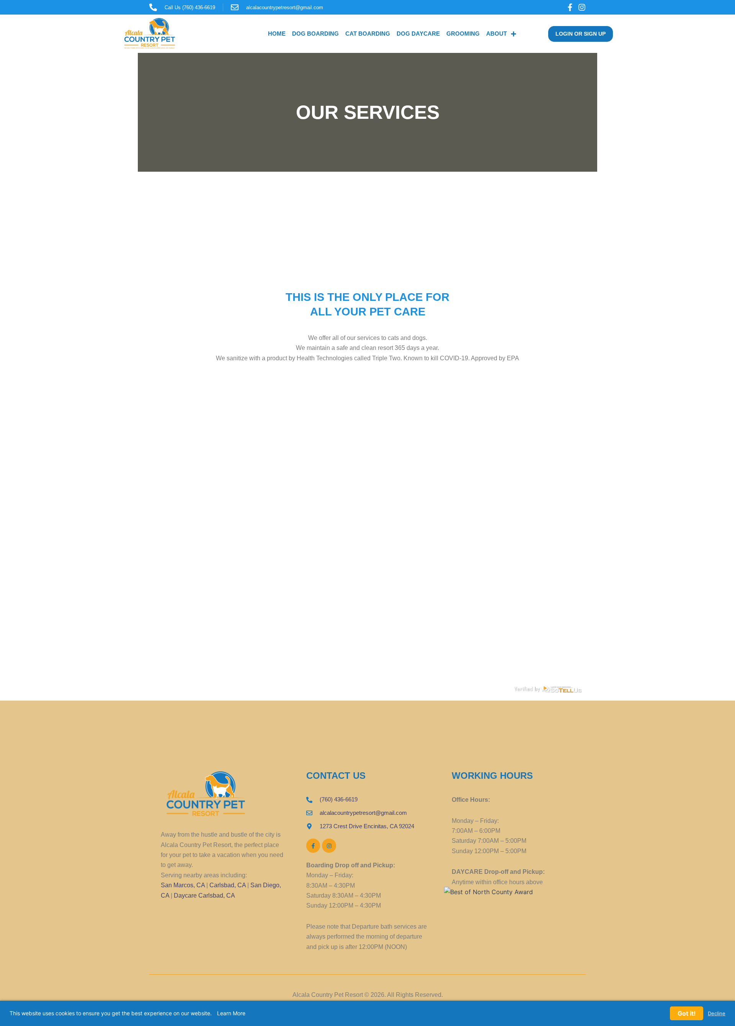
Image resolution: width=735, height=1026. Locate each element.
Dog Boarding (315, 33)
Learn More (231, 1013)
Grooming (463, 33)
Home (277, 33)
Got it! (687, 1013)
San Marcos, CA (183, 885)
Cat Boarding (367, 33)
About (496, 33)
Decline (716, 1013)
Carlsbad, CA (227, 885)
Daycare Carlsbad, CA (204, 895)
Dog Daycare (418, 33)
